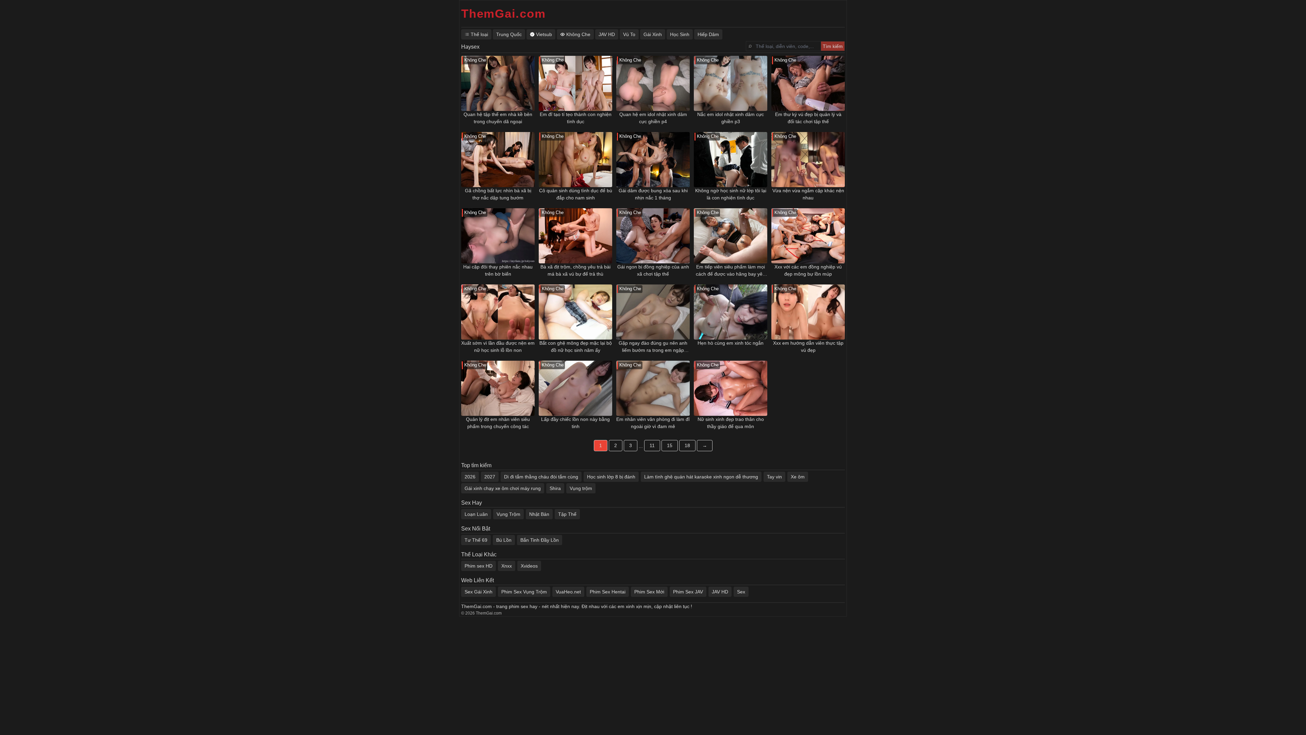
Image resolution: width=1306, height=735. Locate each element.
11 (652, 445)
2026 (470, 476)
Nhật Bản (539, 514)
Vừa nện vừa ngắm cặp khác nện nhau (808, 194)
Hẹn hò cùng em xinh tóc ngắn (731, 343)
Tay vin (774, 476)
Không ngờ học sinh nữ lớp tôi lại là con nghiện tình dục (730, 194)
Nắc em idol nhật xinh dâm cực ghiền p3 (730, 118)
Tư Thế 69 (476, 540)
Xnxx (506, 566)
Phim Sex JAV (688, 591)
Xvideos (529, 566)
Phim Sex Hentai (607, 591)
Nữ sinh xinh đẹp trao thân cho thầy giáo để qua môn (731, 422)
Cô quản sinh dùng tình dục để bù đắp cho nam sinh (575, 194)
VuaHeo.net (568, 591)
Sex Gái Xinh (478, 591)
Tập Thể (567, 514)
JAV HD (720, 591)
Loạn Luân (476, 514)
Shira (555, 488)
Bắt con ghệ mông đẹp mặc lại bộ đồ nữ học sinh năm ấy (575, 346)
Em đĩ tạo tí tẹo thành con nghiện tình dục (576, 118)
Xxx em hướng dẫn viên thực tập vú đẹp (808, 346)
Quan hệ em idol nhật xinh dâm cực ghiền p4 (653, 118)
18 (687, 445)
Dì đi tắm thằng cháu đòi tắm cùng (541, 476)
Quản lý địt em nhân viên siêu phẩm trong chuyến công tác (498, 422)
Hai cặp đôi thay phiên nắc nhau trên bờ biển (498, 270)
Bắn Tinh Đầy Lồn (539, 540)
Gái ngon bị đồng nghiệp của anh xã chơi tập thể (653, 270)
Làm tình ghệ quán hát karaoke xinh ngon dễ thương (701, 476)
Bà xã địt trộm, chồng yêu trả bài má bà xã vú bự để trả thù (575, 270)
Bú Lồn (504, 540)
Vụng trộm (581, 488)
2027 (489, 476)
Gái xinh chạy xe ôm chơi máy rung (503, 488)
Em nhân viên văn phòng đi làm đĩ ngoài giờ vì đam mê (653, 422)
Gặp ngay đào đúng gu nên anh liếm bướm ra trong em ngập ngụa (653, 347)
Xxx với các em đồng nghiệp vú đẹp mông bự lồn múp (808, 270)
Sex (741, 591)
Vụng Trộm (508, 514)
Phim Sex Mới (649, 591)
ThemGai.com (503, 13)
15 (669, 445)
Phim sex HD (478, 566)
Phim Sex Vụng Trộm (524, 591)
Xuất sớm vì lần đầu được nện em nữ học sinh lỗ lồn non (498, 346)
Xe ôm (798, 476)
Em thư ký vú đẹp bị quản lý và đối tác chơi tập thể (808, 118)
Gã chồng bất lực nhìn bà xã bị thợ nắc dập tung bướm (498, 194)
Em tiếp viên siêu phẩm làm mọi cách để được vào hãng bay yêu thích (730, 271)
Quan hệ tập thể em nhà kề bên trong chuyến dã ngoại (498, 118)
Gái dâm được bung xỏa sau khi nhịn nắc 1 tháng (653, 194)
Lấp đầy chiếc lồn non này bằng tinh (575, 422)
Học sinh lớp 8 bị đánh (611, 476)
